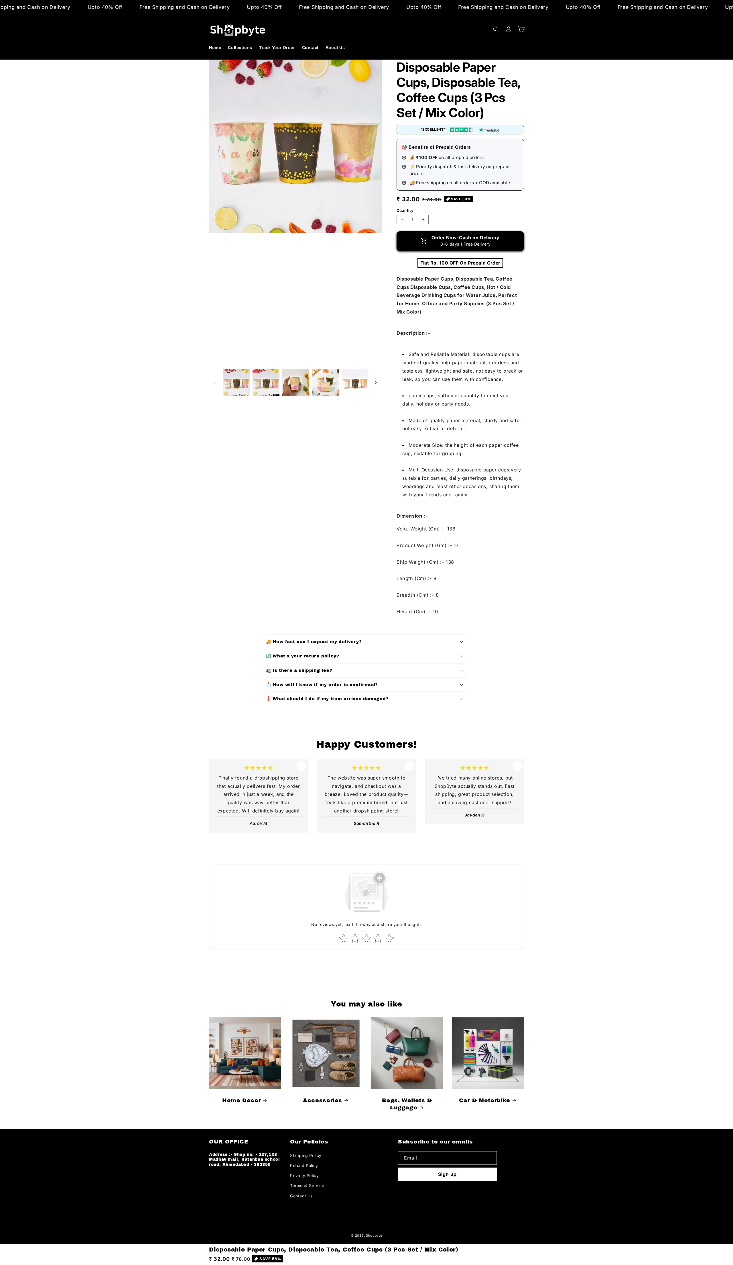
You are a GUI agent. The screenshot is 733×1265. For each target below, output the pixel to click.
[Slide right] (376, 382)
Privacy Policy (304, 1175)
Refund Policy (304, 1165)
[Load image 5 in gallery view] (355, 382)
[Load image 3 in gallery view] (295, 382)
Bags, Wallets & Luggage (407, 1104)
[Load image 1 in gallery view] (236, 382)
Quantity (405, 210)
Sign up (447, 1174)
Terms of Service (307, 1185)
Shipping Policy (306, 1155)
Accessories (322, 1100)
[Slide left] (215, 382)
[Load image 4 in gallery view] (325, 382)
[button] (496, 29)
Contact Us (301, 1195)
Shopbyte (374, 1235)
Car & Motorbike (484, 1100)
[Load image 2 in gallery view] (266, 382)
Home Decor (241, 1100)
